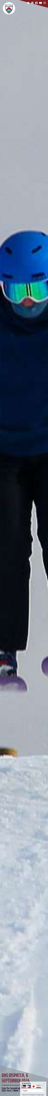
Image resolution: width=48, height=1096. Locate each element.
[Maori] (24, 1086)
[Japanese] (33, 1086)
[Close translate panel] (44, 1083)
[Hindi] (38, 1086)
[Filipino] (28, 1086)
